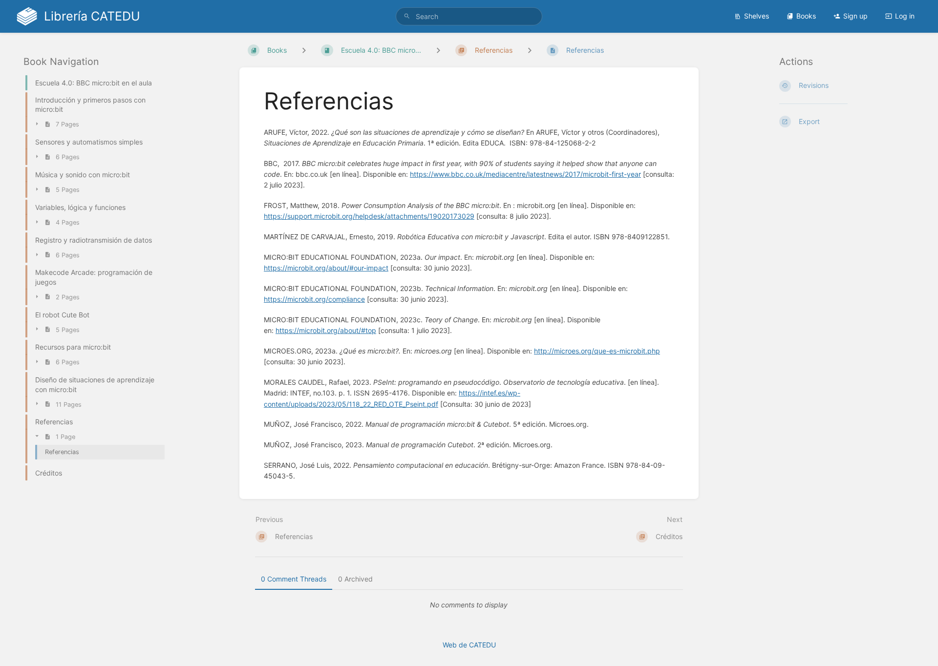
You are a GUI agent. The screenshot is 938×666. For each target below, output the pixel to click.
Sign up (855, 16)
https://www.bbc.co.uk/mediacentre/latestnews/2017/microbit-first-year (525, 174)
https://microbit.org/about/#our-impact (326, 268)
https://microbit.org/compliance (314, 299)
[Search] (407, 16)
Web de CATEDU (469, 645)
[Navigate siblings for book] (304, 50)
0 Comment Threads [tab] (293, 579)
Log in (905, 16)
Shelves (756, 16)
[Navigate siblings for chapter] (438, 50)
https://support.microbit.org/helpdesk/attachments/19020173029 (369, 216)
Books (806, 16)
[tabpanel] (469, 605)
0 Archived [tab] (355, 579)
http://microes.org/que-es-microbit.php (597, 351)
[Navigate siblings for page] (529, 50)
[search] (469, 16)
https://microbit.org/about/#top (326, 330)
